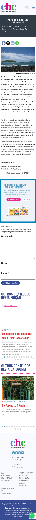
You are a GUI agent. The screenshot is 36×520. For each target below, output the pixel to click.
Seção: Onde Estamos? (14, 402)
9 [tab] (24, 357)
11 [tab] (29, 357)
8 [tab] (22, 357)
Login (26, 199)
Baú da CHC (23, 476)
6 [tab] (17, 357)
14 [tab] (18, 360)
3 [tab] (10, 357)
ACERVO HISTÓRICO (27, 473)
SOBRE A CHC (6, 493)
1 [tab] (5, 357)
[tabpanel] (18, 330)
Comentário (7, 236)
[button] (32, 516)
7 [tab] (19, 357)
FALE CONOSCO (7, 481)
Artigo (7, 330)
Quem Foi (22, 486)
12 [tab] (31, 357)
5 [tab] (14, 357)
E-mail (5, 273)
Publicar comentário (11, 283)
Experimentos (24, 481)
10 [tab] (26, 357)
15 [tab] (20, 360)
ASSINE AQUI (14, 199)
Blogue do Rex (24, 478)
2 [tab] (7, 357)
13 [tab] (16, 360)
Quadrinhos (23, 483)
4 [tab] (12, 357)
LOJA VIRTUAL (6, 478)
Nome (5, 263)
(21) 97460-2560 (18, 467)
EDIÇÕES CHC (6, 476)
